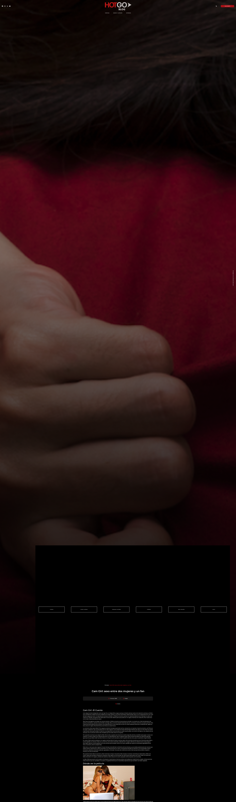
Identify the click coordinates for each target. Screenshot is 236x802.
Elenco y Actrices (84, 609)
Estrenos (149, 609)
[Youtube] (10, 6)
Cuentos (51, 609)
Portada (107, 685)
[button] (216, 6)
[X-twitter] (7, 6)
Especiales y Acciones (116, 609)
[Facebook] (2, 6)
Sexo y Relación (181, 609)
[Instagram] (5, 6)
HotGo (214, 609)
